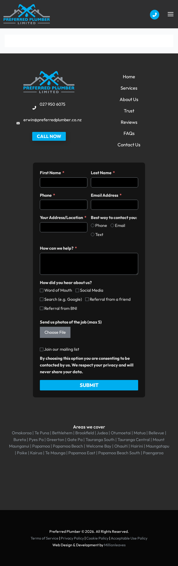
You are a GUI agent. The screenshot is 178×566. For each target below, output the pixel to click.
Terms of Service (44, 538)
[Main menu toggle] (170, 14)
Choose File (55, 332)
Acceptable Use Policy (129, 538)
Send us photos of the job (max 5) (71, 322)
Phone (46, 195)
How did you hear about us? (66, 282)
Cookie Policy (97, 538)
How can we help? (56, 248)
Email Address (104, 195)
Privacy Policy (72, 538)
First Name (50, 172)
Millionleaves (115, 545)
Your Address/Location (61, 217)
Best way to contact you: (114, 217)
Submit (89, 385)
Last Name (101, 172)
